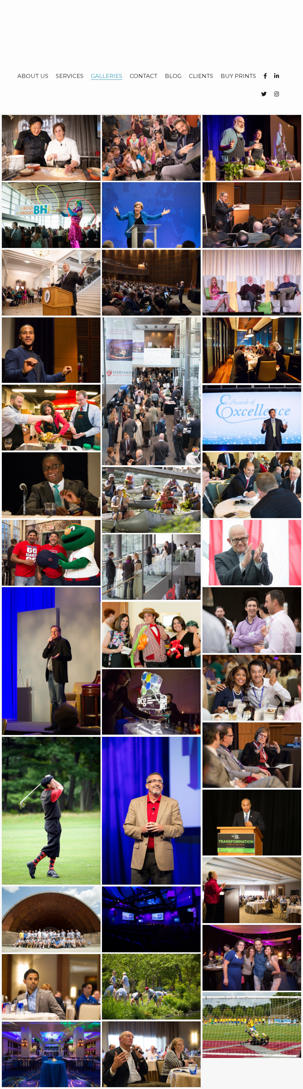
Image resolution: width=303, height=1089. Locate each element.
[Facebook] (265, 76)
